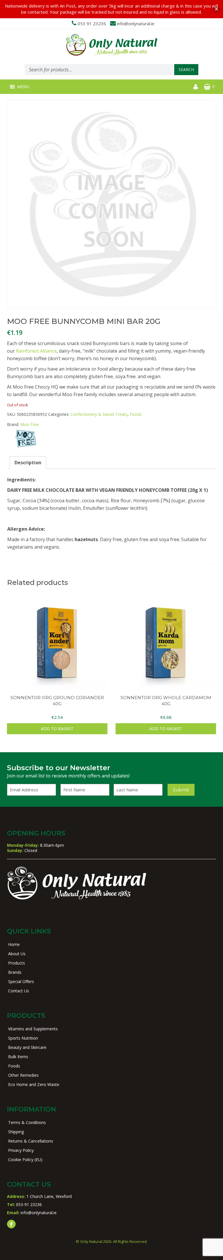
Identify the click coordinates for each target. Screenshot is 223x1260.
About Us (17, 953)
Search (186, 69)
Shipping (16, 1131)
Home (14, 944)
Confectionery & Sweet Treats (99, 414)
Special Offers (21, 981)
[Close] (216, 9)
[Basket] (207, 86)
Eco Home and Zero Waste (33, 1084)
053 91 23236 (92, 23)
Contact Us (18, 991)
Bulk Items (18, 1056)
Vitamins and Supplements (33, 1028)
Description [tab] (28, 462)
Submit (181, 790)
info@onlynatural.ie (135, 23)
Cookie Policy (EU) (25, 1159)
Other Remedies (23, 1075)
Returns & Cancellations (30, 1141)
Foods (136, 414)
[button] (23, 86)
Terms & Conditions (27, 1122)
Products (16, 963)
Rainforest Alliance (36, 351)
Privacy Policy (21, 1150)
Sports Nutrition (23, 1038)
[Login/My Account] (195, 86)
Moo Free (29, 424)
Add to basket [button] (57, 728)
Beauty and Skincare (27, 1047)
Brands (14, 972)
